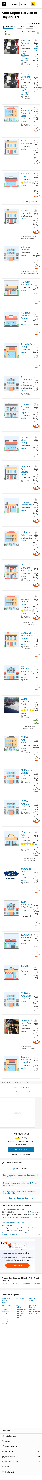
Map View (9, 26)
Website (23, 51)
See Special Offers (25, 55)
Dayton (15, 1082)
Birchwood (26, 1284)
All (21, 26)
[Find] (33, 4)
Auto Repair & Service (28, 49)
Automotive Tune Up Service (6, 1322)
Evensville (5, 1284)
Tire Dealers (22, 1228)
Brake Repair (22, 1215)
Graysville (15, 1284)
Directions (24, 58)
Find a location (35, 1212)
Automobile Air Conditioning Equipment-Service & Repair (21, 1313)
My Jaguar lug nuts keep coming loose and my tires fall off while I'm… (19, 1192)
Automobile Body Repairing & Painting (34, 1311)
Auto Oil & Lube (33, 1300)
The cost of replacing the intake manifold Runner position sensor (20, 1184)
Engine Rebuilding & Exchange (6, 1311)
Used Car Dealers (32, 1306)
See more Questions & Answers (21, 1198)
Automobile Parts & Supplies (6, 1300)
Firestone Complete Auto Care (26, 43)
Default (34, 24)
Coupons (24, 53)
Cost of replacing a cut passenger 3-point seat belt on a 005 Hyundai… (20, 1176)
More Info (24, 60)
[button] (38, 4)
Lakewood (36, 1284)
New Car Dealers (19, 1306)
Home (4, 1082)
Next (29, 1091)
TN (9, 1082)
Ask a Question (22, 1169)
